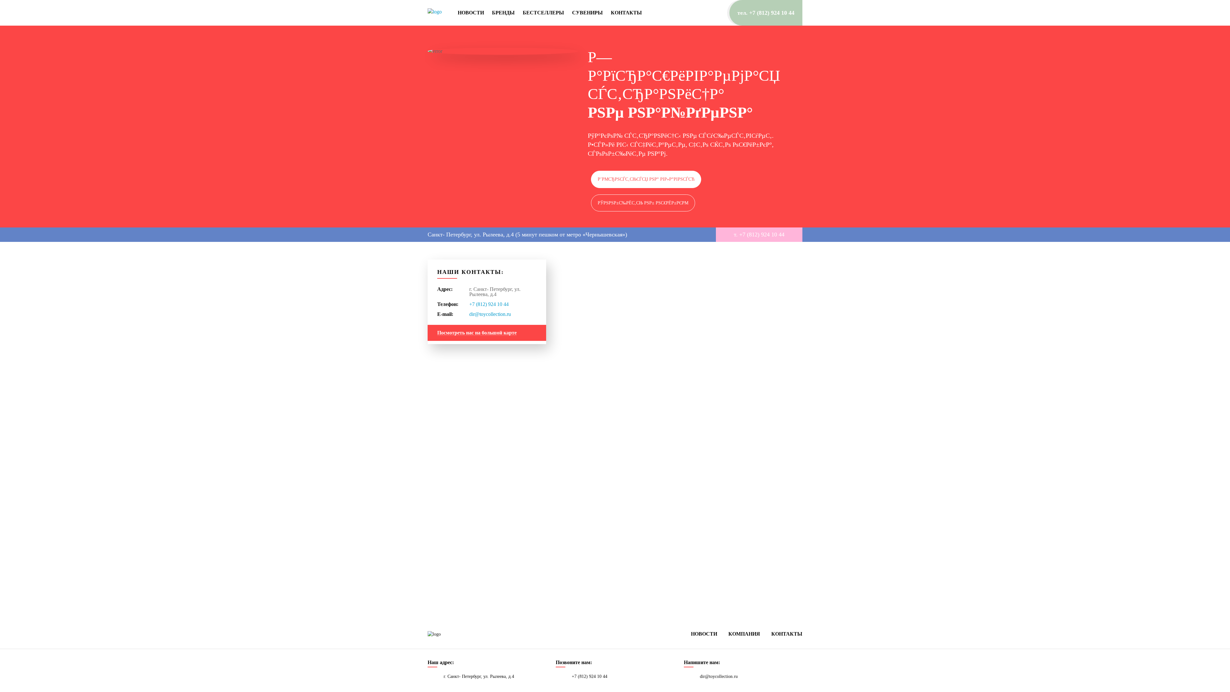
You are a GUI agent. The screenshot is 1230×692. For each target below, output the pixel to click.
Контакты (626, 12)
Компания (744, 634)
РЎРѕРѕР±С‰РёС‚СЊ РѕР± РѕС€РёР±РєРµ (643, 203)
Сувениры (587, 12)
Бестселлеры (543, 12)
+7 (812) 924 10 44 (489, 304)
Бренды (503, 12)
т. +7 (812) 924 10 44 (759, 234)
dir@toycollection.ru (490, 314)
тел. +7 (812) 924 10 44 (765, 13)
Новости (471, 12)
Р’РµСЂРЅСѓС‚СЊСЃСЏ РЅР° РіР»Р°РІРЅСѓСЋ (646, 179)
